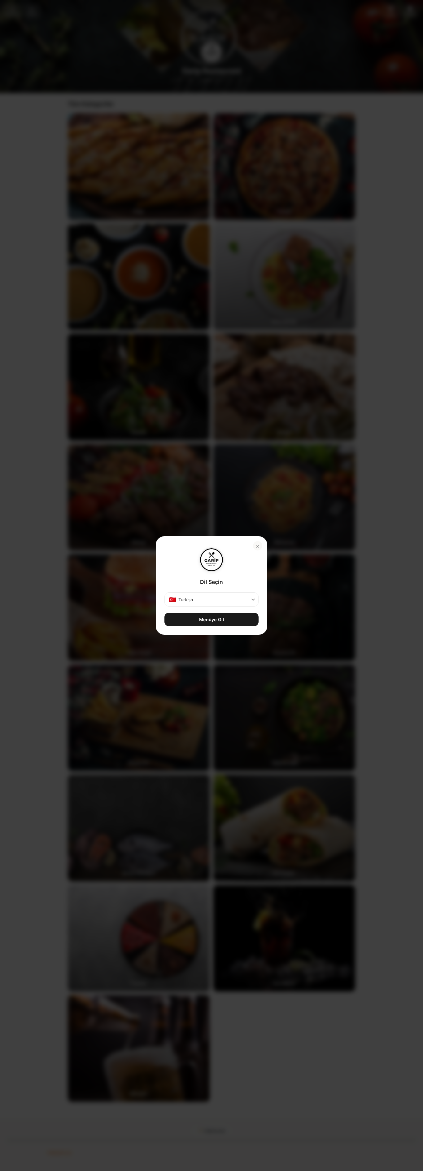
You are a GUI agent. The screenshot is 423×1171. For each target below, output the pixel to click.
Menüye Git (211, 619)
